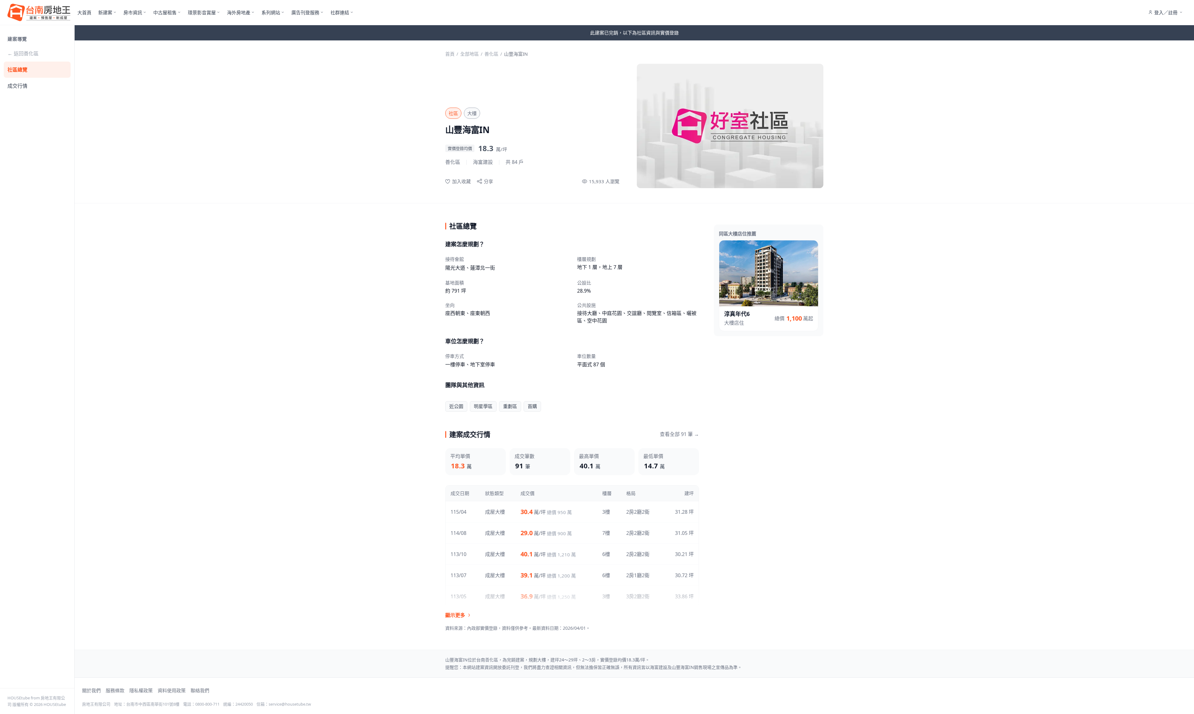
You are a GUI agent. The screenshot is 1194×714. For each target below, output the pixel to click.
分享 (488, 181)
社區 (453, 113)
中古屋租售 (165, 12)
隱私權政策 (141, 690)
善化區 (491, 54)
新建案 (105, 12)
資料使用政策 (172, 690)
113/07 (458, 575)
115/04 (458, 511)
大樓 (472, 113)
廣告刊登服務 (305, 12)
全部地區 (469, 54)
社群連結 (340, 12)
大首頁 (84, 12)
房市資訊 (132, 12)
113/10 (458, 554)
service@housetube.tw (290, 704)
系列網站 (270, 12)
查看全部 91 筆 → (679, 434)
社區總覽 (17, 69)
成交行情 (17, 85)
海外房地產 (238, 12)
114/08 (458, 533)
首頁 (450, 54)
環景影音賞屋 (202, 12)
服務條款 (115, 690)
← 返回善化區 (23, 53)
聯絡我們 (200, 690)
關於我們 (91, 690)
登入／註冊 (1166, 12)
